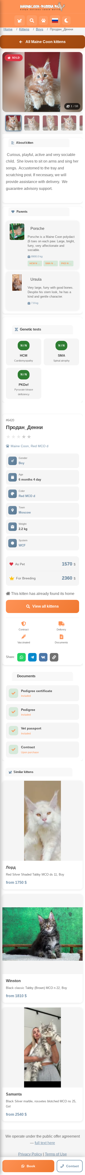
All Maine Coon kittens (46, 42)
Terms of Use (56, 1154)
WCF (22, 545)
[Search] (32, 20)
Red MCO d (27, 496)
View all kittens (45, 606)
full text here (45, 1143)
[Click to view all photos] (17, 231)
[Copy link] (54, 657)
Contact (72, 1166)
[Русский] (55, 20)
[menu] (19, 20)
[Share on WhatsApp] (21, 657)
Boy (21, 463)
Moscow (25, 512)
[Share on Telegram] (32, 657)
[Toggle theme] (66, 20)
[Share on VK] (43, 657)
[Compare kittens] (43, 20)
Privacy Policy (30, 1154)
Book (31, 1166)
